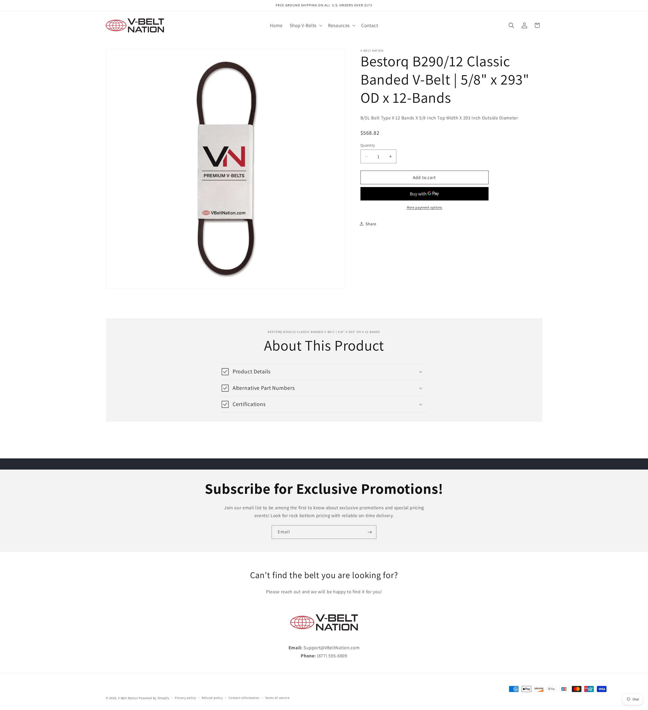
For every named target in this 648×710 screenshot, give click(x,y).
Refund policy (212, 698)
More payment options (424, 207)
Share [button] (371, 224)
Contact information (244, 698)
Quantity (367, 145)
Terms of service (277, 698)
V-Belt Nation (128, 698)
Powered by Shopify (154, 698)
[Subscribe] (369, 532)
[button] (305, 25)
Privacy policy (185, 698)
